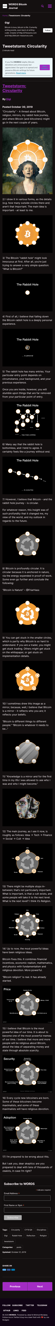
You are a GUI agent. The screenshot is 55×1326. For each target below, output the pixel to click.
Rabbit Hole (17, 1235)
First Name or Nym (14, 1205)
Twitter (30, 1305)
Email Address (12, 1193)
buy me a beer (26, 1317)
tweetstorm (9, 1241)
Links (16, 1310)
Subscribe (17, 1305)
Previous (15, 1286)
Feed (24, 1310)
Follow (48, 30)
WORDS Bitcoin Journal (18, 6)
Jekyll (29, 1315)
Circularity (15, 1230)
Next (40, 1286)
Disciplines (41, 1230)
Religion (43, 1235)
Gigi (8, 99)
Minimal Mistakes (41, 1315)
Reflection (31, 1235)
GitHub (6, 1310)
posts (19, 1247)
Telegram (42, 1305)
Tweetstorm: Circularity (14, 88)
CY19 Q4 (28, 1230)
